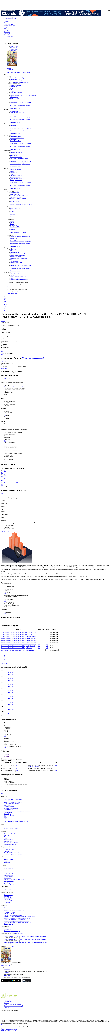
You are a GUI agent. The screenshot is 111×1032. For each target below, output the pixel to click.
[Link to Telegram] (5, 985)
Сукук (12, 91)
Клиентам (6, 1003)
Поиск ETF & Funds (15, 136)
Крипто (7, 32)
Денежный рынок (15, 177)
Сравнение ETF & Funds (17, 138)
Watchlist (6, 35)
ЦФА (5, 27)
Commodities (13, 225)
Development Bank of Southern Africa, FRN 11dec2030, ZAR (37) (18, 634)
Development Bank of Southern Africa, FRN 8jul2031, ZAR (16, 648)
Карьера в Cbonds (9, 913)
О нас (5, 909)
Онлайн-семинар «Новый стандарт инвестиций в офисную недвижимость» (25, 939)
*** (2, 335)
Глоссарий (13, 50)
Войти (2, 18)
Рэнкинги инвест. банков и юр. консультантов (23, 95)
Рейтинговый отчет (33, 766)
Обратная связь (8, 1001)
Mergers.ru (7, 972)
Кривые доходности (9, 25)
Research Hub (14, 46)
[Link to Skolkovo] (9, 997)
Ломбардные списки (16, 92)
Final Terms (7, 378)
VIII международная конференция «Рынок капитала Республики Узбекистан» (25, 942)
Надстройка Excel (9, 849)
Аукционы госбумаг (16, 175)
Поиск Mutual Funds (15, 141)
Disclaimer (6, 1007)
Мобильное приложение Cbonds (19, 253)
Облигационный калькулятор (18, 255)
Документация (14, 278)
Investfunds (7, 969)
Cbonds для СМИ (15, 49)
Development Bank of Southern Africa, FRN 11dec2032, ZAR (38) (18, 632)
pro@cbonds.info (5, 965)
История (6, 756)
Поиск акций (14, 111)
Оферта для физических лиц (12, 919)
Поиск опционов (15, 154)
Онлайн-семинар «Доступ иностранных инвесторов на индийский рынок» (25, 936)
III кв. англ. (10, 674)
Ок (1, 1024)
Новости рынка (14, 44)
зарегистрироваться (13, 1026)
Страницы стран (15, 208)
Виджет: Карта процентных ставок (13, 884)
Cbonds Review (8, 898)
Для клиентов (8, 907)
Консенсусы (7, 22)
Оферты (12, 174)
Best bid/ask (7, 28)
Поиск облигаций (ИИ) (10, 24)
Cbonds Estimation (9, 806)
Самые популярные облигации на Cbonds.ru (16, 821)
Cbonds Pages (14, 97)
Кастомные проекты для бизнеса (19, 279)
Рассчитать (4, 368)
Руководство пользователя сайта (13, 915)
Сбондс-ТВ (7, 33)
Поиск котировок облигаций (18, 80)
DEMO (9, 286)
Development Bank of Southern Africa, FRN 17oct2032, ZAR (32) (18, 638)
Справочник (4, 361)
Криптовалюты (14, 194)
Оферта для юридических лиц (12, 921)
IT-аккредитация (8, 924)
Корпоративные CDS (16, 157)
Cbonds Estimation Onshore (11, 808)
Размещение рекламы (10, 1000)
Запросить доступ (12, 293)
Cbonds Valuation (8, 809)
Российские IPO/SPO (16, 114)
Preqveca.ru (7, 975)
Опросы (12, 100)
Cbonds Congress (19, 933)
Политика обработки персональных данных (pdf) (17, 922)
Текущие (6, 754)
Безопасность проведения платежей (14, 910)
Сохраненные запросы (16, 256)
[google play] (16, 981)
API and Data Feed (15, 273)
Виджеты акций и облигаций (18, 258)
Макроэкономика (15, 209)
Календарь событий (15, 169)
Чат (11, 259)
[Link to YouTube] (5, 987)
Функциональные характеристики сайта (15, 916)
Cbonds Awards (14, 98)
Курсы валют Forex (15, 197)
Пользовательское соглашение (12, 1004)
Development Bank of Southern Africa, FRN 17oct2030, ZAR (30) (18, 642)
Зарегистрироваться (10, 18)
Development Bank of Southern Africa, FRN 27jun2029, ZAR (17, 650)
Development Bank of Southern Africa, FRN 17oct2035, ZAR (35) (18, 640)
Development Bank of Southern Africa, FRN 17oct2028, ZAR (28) (18, 644)
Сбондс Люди (8, 37)
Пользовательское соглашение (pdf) (13, 1006)
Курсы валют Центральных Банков (20, 195)
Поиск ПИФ (13, 139)
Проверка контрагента (16, 262)
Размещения (13, 172)
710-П (5, 861)
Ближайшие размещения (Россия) (19, 82)
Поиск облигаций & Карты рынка (19, 78)
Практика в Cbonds (9, 912)
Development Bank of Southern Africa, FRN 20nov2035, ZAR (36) (18, 636)
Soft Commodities (15, 227)
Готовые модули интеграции (18, 276)
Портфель (6, 21)
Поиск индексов (15, 192)
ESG (11, 89)
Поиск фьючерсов (16, 152)
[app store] (6, 981)
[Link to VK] (5, 988)
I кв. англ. (10, 672)
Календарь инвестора (16, 180)
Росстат (12, 211)
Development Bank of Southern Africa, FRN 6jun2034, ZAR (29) (18, 646)
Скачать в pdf (31, 916)
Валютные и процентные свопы (19, 158)
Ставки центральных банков (18, 198)
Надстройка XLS (8, 36)
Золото (6, 30)
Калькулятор (7, 929)
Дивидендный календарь (17, 112)
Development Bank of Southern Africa (14, 386)
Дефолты (12, 171)
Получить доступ (5, 531)
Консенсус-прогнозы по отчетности (20, 236)
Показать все (4, 663)
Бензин (12, 224)
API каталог (13, 275)
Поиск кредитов (14, 125)
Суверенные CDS (15, 155)
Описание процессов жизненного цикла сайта (17, 918)
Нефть (12, 222)
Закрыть (3, 40)
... (4, 310)
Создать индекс (8, 876)
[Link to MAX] (5, 990)
